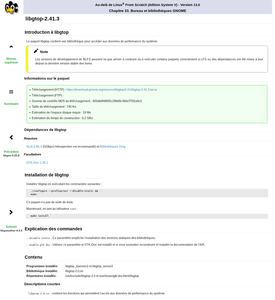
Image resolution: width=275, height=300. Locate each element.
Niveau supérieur (11, 60)
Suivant (11, 226)
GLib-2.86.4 (34, 146)
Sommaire (11, 103)
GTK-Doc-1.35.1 (37, 162)
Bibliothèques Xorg (112, 146)
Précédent (11, 151)
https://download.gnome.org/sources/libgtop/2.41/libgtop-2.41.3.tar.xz (111, 89)
